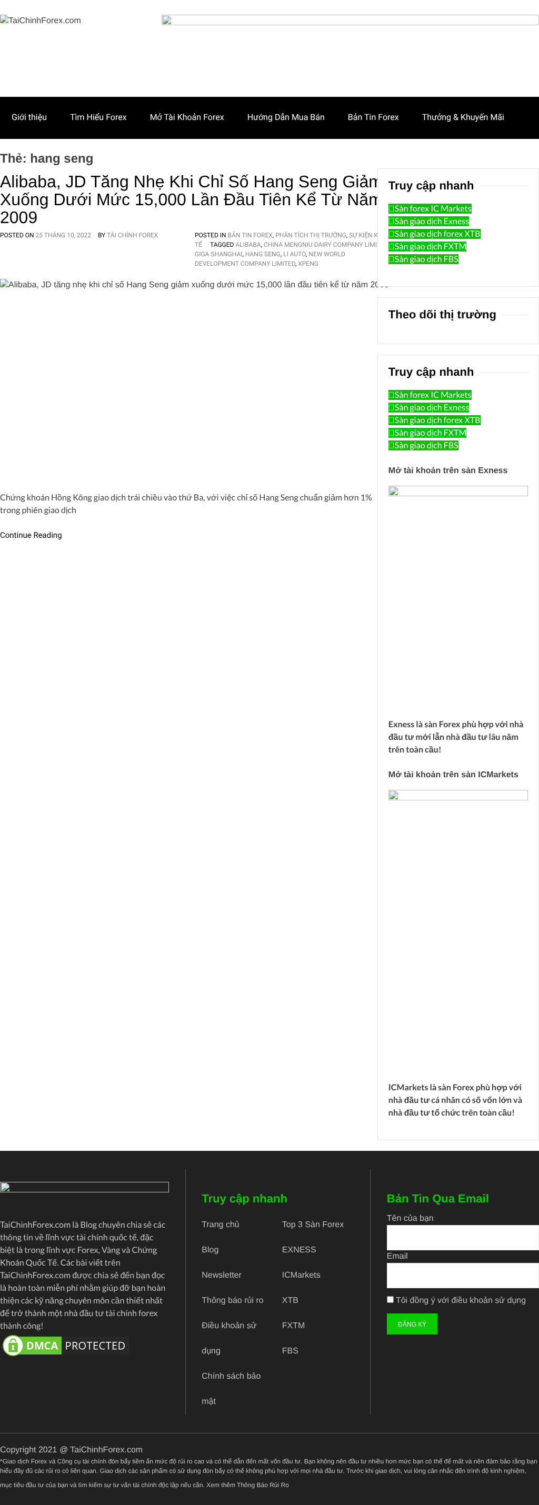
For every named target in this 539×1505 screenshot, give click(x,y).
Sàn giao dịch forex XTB (438, 234)
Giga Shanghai (219, 254)
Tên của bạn (410, 1218)
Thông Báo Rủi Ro (263, 1485)
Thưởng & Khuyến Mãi (463, 117)
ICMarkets (408, 1087)
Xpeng (308, 263)
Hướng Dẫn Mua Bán (286, 117)
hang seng (263, 254)
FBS (290, 1351)
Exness (401, 724)
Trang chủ (220, 1224)
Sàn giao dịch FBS (426, 259)
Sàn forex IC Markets (433, 209)
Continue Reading (31, 535)
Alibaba (248, 244)
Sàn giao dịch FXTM (430, 247)
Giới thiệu (29, 117)
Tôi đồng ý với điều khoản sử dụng (461, 1300)
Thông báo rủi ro (232, 1300)
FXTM (293, 1325)
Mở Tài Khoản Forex (187, 117)
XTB (290, 1300)
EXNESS (299, 1250)
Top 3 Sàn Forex (313, 1224)
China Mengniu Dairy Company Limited (326, 244)
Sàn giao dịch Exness (432, 221)
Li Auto (294, 254)
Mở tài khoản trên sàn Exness (448, 470)
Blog (210, 1250)
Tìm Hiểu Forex (98, 117)
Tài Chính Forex (132, 235)
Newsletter (222, 1275)
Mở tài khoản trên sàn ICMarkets (453, 774)
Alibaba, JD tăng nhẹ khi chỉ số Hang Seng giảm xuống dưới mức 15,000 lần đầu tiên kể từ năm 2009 (191, 199)
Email (397, 1256)
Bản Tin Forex (373, 117)
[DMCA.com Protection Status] (84, 1345)
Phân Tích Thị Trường (310, 235)
